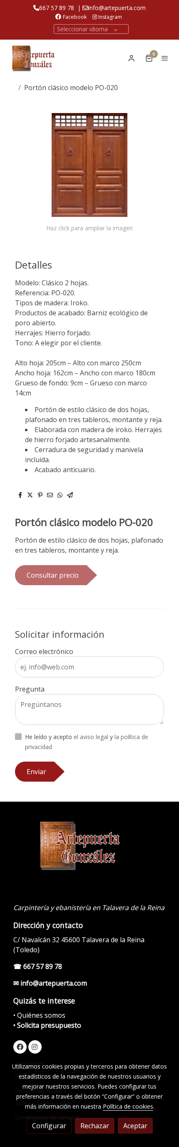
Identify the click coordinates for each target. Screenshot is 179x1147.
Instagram (109, 16)
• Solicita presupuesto (47, 1025)
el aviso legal (92, 737)
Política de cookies (128, 1106)
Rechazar (94, 1125)
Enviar (36, 771)
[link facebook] (20, 1046)
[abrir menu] (164, 58)
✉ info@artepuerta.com (50, 983)
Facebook (75, 16)
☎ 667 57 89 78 (37, 966)
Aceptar (135, 1125)
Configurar (49, 1125)
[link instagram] (34, 1046)
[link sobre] (89, 849)
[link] (33, 58)
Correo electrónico (44, 651)
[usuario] (131, 58)
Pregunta (30, 689)
